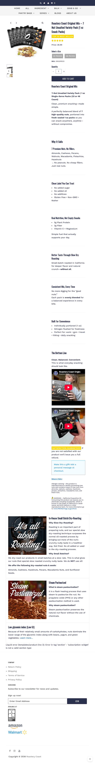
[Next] (16, 22)
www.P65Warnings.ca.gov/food (65, 509)
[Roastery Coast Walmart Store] (17, 734)
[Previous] (10, 22)
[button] (58, 40)
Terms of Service (16, 675)
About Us (71, 13)
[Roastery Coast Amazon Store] (15, 728)
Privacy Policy (15, 679)
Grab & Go (73, 8)
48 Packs (70, 56)
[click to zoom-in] (42, 22)
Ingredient (40, 8)
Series (43, 13)
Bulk (56, 8)
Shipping (12, 671)
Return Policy (57, 479)
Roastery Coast (33, 756)
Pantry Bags (25, 13)
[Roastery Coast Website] (11, 722)
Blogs (57, 13)
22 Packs (57, 56)
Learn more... (26, 638)
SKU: (53, 61)
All (27, 8)
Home (17, 8)
